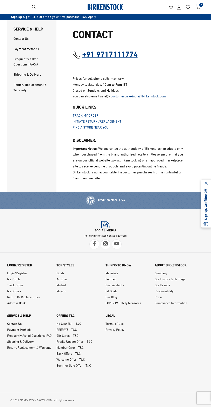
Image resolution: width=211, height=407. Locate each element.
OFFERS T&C (65, 316)
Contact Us (14, 324)
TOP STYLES (65, 265)
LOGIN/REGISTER (19, 265)
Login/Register (17, 273)
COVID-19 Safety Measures (123, 303)
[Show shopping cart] (197, 7)
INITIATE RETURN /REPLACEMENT (97, 121)
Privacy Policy (115, 330)
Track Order (15, 285)
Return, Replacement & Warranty (29, 348)
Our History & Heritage (170, 279)
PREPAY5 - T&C (66, 330)
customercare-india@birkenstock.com (138, 96)
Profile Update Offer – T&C (74, 342)
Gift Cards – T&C (67, 336)
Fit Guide (111, 291)
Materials (112, 273)
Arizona (61, 279)
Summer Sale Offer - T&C (73, 365)
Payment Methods (19, 330)
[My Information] (178, 7)
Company (161, 273)
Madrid (61, 285)
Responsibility (164, 291)
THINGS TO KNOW (118, 265)
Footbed (111, 279)
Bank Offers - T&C (68, 354)
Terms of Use (115, 324)
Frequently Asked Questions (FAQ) (29, 336)
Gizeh (60, 273)
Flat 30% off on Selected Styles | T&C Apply (116, 17)
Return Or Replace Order (23, 297)
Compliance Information (171, 303)
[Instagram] (105, 244)
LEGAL (110, 316)
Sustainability (115, 285)
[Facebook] (94, 244)
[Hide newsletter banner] (206, 184)
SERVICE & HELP (19, 316)
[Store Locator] (171, 7)
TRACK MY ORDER (85, 115)
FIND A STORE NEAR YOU (90, 127)
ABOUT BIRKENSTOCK (170, 265)
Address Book (16, 303)
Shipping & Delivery (20, 342)
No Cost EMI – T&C (68, 324)
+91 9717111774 (110, 55)
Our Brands (162, 285)
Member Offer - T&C (69, 348)
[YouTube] (117, 244)
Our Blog (111, 297)
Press (158, 297)
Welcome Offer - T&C (70, 359)
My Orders (14, 291)
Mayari (61, 291)
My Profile (14, 279)
